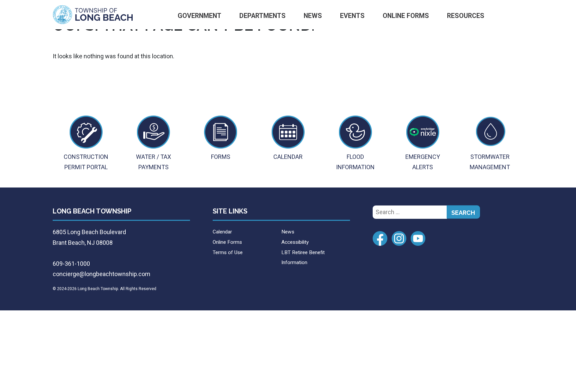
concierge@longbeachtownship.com (101, 273)
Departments (262, 16)
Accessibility (295, 242)
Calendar (222, 232)
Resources (465, 16)
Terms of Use (228, 252)
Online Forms (406, 16)
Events (352, 16)
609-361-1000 (71, 263)
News (313, 16)
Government (199, 16)
